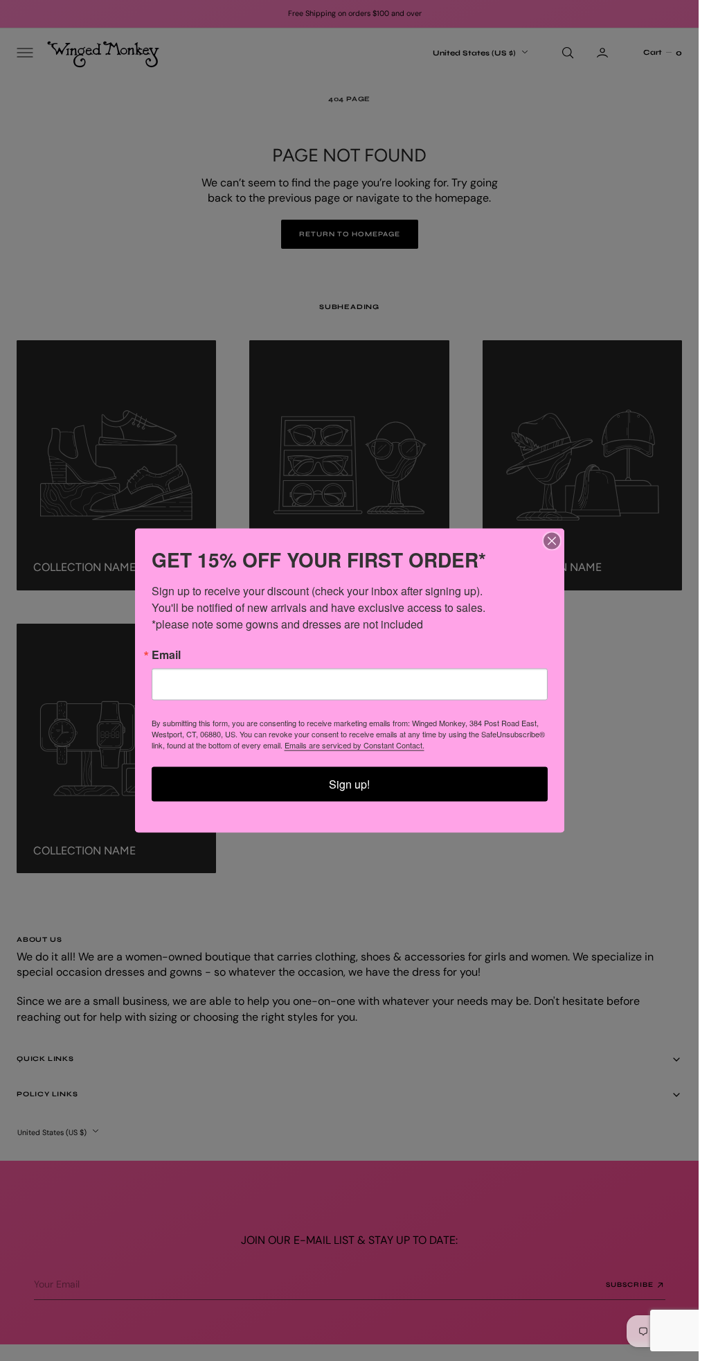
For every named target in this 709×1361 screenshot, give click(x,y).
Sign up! (349, 784)
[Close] (552, 541)
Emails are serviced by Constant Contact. (354, 744)
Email (166, 654)
